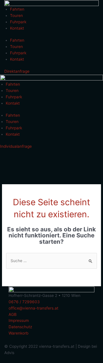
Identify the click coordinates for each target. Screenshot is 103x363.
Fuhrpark (18, 22)
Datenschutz (20, 326)
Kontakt (17, 28)
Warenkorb (18, 333)
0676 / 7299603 (24, 301)
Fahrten (17, 9)
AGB (13, 314)
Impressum (19, 320)
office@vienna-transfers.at (33, 308)
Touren (16, 15)
